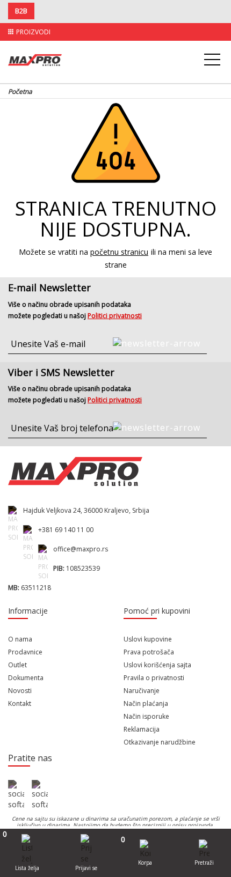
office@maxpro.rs (80, 549)
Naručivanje (142, 690)
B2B (21, 11)
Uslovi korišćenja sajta (157, 664)
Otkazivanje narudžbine (160, 742)
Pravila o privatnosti (154, 677)
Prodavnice (25, 652)
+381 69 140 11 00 (65, 529)
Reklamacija (142, 729)
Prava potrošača (149, 652)
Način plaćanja (146, 703)
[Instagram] (40, 795)
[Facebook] (16, 795)
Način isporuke (146, 716)
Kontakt (19, 703)
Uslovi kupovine (148, 639)
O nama (20, 639)
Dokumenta (26, 677)
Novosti (20, 690)
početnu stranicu (119, 252)
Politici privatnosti (115, 315)
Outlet (17, 664)
